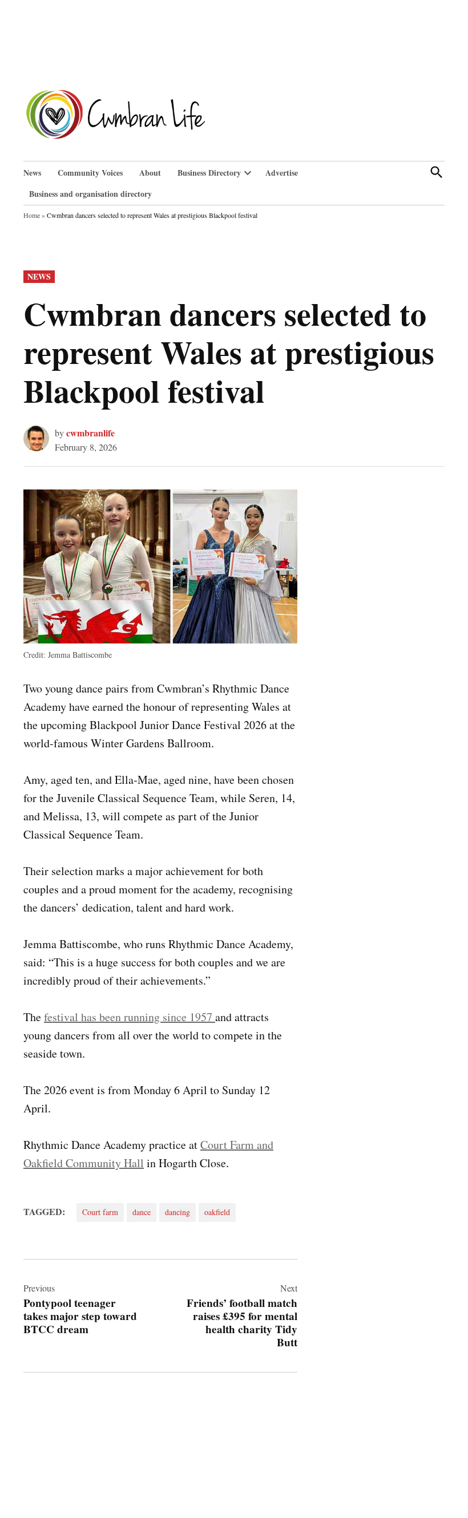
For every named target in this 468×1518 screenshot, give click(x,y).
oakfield (217, 1212)
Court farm (100, 1212)
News (32, 173)
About (150, 173)
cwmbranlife (90, 432)
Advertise (281, 173)
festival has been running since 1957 (129, 1017)
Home (31, 215)
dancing (177, 1212)
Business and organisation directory (90, 194)
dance (141, 1212)
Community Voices (90, 173)
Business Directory (209, 173)
